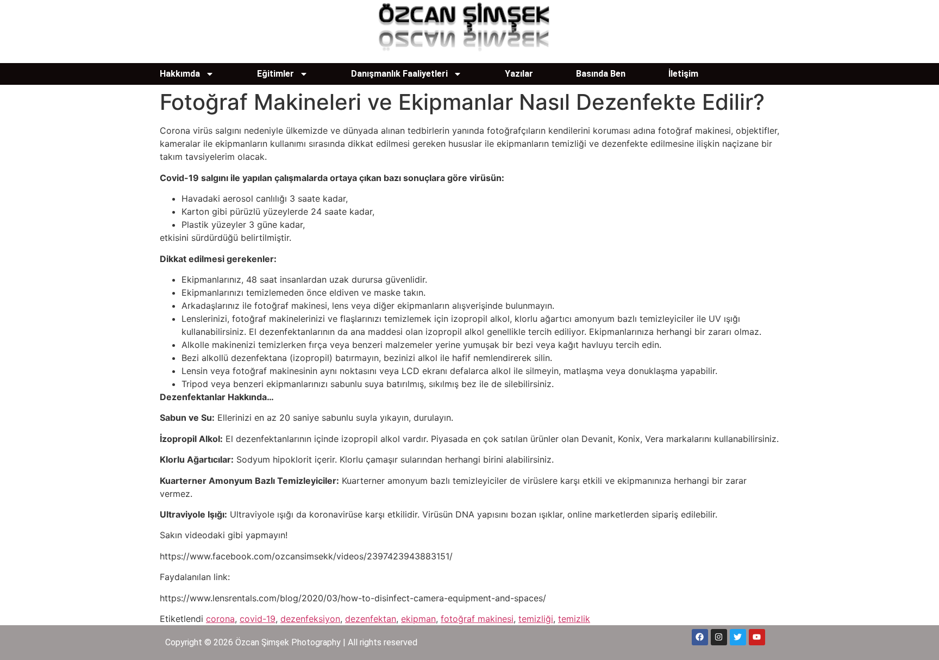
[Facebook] (700, 637)
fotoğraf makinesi (477, 618)
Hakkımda (180, 74)
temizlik (574, 618)
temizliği (535, 618)
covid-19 (258, 618)
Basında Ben (600, 74)
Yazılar (519, 74)
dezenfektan (370, 618)
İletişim (683, 74)
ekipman (418, 618)
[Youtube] (757, 637)
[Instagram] (719, 637)
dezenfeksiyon (310, 618)
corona (220, 618)
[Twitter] (738, 637)
